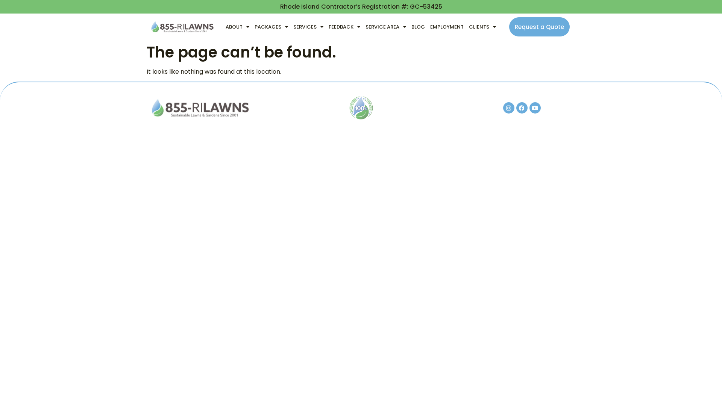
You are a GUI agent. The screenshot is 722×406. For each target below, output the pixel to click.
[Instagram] (508, 108)
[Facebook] (522, 108)
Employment (447, 26)
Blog (418, 26)
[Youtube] (535, 108)
